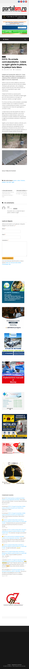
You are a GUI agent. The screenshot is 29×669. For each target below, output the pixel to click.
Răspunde (15, 208)
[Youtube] (26, 2)
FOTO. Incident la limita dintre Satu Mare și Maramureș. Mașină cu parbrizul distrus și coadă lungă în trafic (14, 521)
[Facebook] (19, 2)
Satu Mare (8, 182)
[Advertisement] (15, 271)
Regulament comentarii (17, 664)
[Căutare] (25, 39)
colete (18, 180)
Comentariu (5, 240)
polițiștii (4, 182)
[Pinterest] (21, 2)
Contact (9, 664)
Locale (3, 56)
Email (4, 234)
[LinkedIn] (24, 2)
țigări (13, 182)
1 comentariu (18, 69)
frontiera (23, 180)
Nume (4, 228)
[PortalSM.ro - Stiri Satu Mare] (14, 11)
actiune (15, 180)
